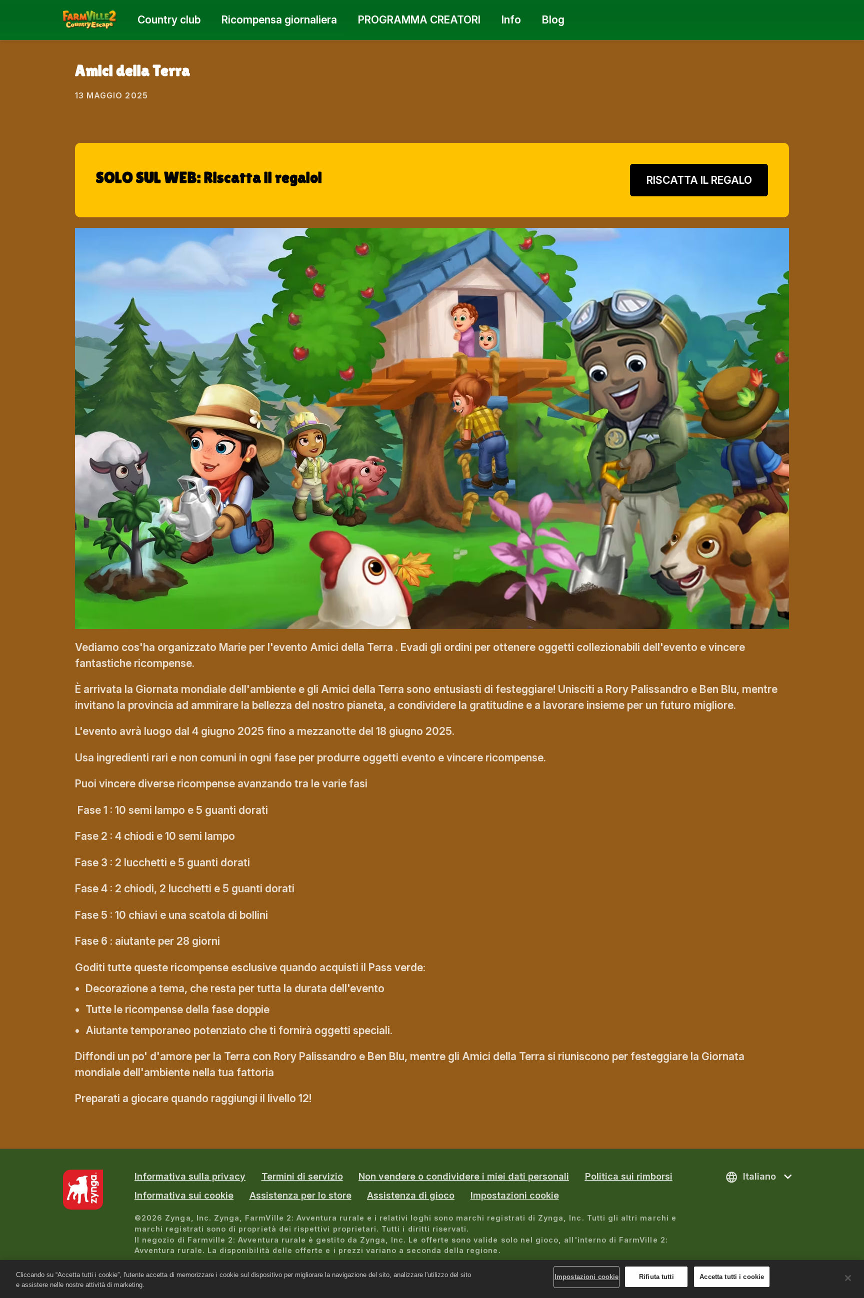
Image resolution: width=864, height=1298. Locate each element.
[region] (432, 1279)
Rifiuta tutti (656, 1277)
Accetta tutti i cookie (732, 1277)
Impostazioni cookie (514, 1195)
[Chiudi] (848, 1278)
